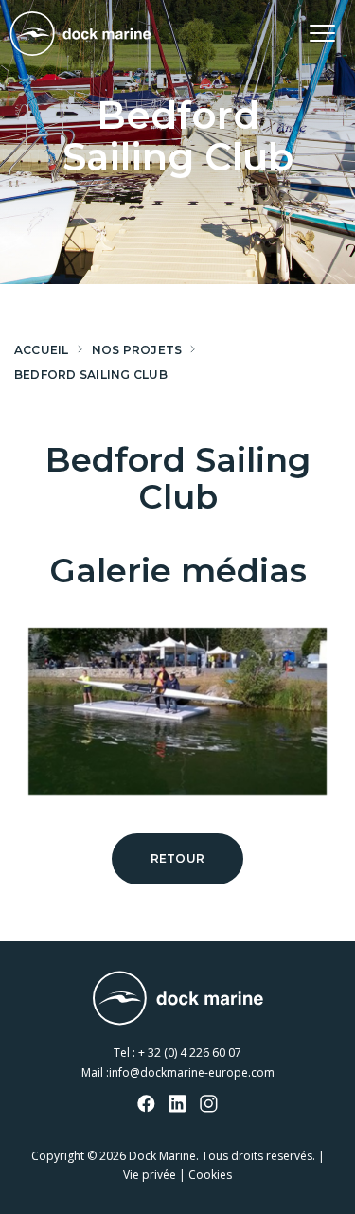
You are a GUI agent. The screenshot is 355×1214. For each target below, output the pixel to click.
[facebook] (146, 1105)
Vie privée (149, 1175)
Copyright (57, 1156)
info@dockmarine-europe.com (192, 1072)
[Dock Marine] (80, 33)
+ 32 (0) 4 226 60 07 (189, 1052)
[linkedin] (178, 1105)
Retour (177, 858)
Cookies (210, 1175)
